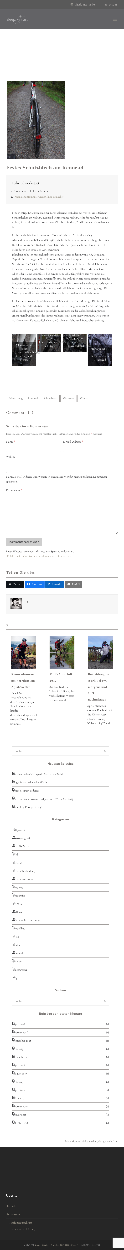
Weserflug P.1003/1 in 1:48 (27, 807)
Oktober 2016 (20, 1123)
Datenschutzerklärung (22, 1229)
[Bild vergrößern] (36, 120)
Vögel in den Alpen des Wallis (30, 782)
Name (10, 441)
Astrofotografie (22, 838)
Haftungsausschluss (21, 1222)
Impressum (13, 1214)
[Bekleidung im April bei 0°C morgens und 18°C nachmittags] (100, 652)
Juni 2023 (18, 1049)
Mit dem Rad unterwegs (26, 920)
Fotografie (19, 895)
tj (28, 601)
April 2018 (19, 1065)
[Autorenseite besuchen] (16, 604)
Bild (15, 854)
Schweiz (17, 961)
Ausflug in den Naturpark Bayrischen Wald (38, 774)
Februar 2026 (20, 1032)
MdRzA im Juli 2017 (61, 677)
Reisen (17, 945)
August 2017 (20, 1073)
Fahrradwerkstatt (25, 183)
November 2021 (21, 1057)
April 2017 (19, 1090)
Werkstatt (68, 398)
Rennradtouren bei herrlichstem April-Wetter (23, 681)
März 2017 (19, 1098)
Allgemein (19, 830)
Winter (84, 398)
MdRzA (17, 912)
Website (10, 456)
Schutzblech (50, 398)
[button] (115, 19)
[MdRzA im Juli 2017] (62, 652)
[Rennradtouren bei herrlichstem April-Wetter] (23, 652)
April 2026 (19, 1024)
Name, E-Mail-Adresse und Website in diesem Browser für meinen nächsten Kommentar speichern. (56, 479)
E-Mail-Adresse (73, 441)
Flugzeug (18, 887)
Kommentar (14, 490)
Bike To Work (21, 846)
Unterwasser (20, 969)
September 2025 (22, 1040)
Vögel (16, 978)
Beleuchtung (16, 398)
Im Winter (19, 904)
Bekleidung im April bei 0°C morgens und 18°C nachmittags (98, 687)
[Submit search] (105, 751)
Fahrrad (17, 863)
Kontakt (12, 1206)
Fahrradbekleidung (24, 871)
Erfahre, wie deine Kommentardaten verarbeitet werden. (39, 556)
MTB (16, 937)
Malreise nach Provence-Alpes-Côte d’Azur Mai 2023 (43, 799)
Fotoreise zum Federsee (26, 790)
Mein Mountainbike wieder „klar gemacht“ (39, 196)
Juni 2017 (18, 1082)
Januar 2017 (19, 1114)
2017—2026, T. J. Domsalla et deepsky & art (56, 1244)
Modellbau (19, 928)
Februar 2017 (20, 1106)
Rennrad (33, 398)
